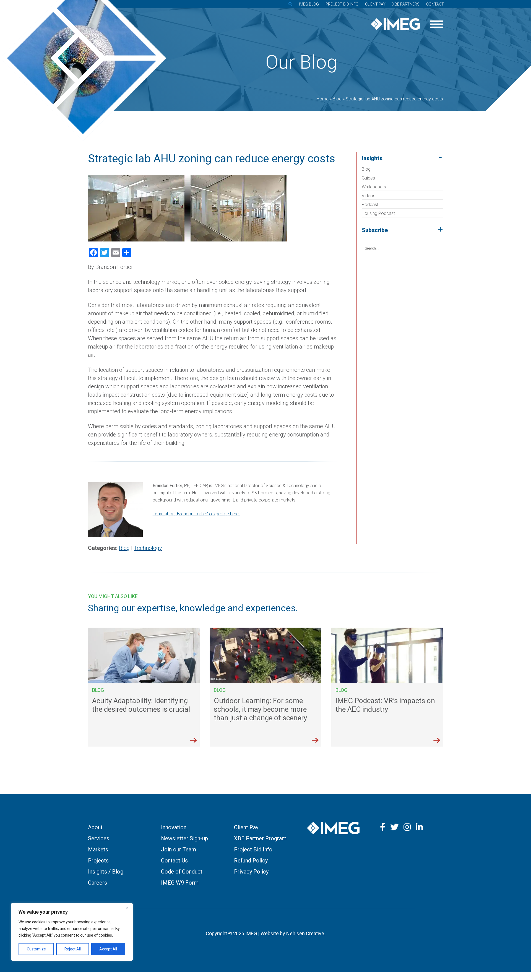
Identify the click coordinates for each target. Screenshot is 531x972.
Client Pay (375, 4)
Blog (366, 169)
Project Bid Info (342, 4)
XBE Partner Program (260, 838)
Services (98, 838)
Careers (97, 882)
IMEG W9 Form (180, 882)
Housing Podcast (378, 213)
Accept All (108, 949)
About (95, 827)
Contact (435, 4)
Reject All (72, 949)
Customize (36, 949)
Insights (372, 158)
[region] (72, 932)
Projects (98, 860)
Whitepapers (374, 186)
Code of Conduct (181, 871)
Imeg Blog (309, 4)
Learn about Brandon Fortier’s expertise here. (196, 513)
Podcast (370, 204)
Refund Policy (251, 860)
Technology (148, 548)
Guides (368, 178)
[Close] (127, 907)
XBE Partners (406, 4)
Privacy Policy (251, 871)
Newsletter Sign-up (184, 838)
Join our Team (178, 849)
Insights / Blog (105, 871)
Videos (368, 195)
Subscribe (375, 230)
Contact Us (174, 860)
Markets (98, 849)
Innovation (173, 827)
